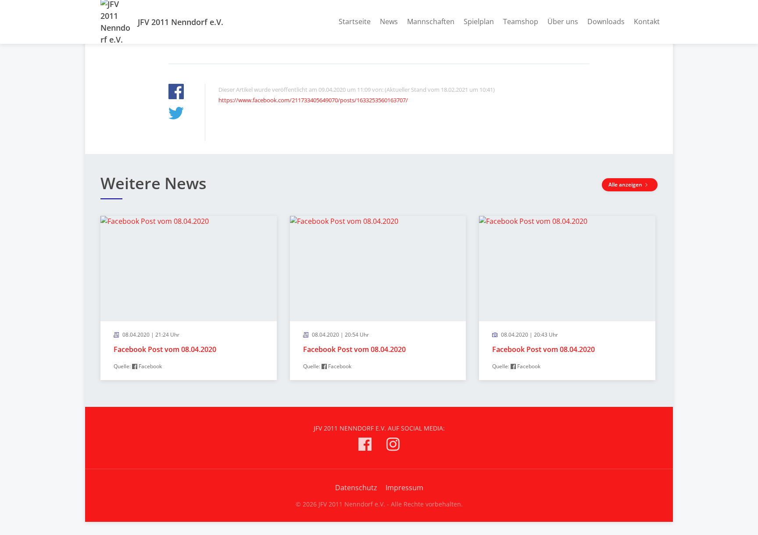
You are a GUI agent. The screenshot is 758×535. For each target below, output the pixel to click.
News (389, 21)
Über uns (562, 21)
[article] (188, 298)
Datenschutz (356, 487)
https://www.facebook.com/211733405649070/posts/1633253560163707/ (313, 100)
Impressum (404, 487)
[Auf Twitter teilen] (176, 114)
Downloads (606, 21)
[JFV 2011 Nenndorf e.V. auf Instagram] (393, 446)
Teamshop (520, 21)
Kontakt (647, 21)
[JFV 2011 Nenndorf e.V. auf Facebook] (365, 446)
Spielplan (479, 21)
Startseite (355, 21)
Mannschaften (430, 21)
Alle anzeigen (626, 184)
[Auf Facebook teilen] (176, 93)
